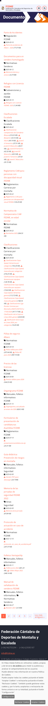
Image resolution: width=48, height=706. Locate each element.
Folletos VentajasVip (13, 555)
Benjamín (7, 138)
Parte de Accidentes (13, 32)
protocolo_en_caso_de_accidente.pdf (17, 544)
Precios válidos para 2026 (15, 379)
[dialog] (24, 683)
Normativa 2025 (11, 233)
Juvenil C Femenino (11, 157)
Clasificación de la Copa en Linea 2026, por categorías (14, 322)
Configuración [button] (8, 696)
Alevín (6, 140)
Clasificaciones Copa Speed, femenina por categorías (12, 263)
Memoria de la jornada (14, 511)
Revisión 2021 (11, 608)
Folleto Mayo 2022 (16, 570)
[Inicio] (2, 8)
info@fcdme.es (8, 653)
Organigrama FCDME (13, 390)
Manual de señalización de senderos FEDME (11, 585)
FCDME (9, 6)
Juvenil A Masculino (11, 146)
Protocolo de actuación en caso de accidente (13, 525)
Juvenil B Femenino (16, 149)
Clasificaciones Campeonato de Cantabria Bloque (13, 132)
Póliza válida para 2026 (14, 349)
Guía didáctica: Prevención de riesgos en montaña (14, 457)
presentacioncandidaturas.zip (14, 443)
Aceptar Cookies (38, 702)
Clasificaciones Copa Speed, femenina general (14, 293)
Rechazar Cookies (22, 702)
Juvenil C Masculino (16, 159)
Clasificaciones (10, 244)
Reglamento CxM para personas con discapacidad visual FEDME (14, 199)
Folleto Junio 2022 (12, 568)
